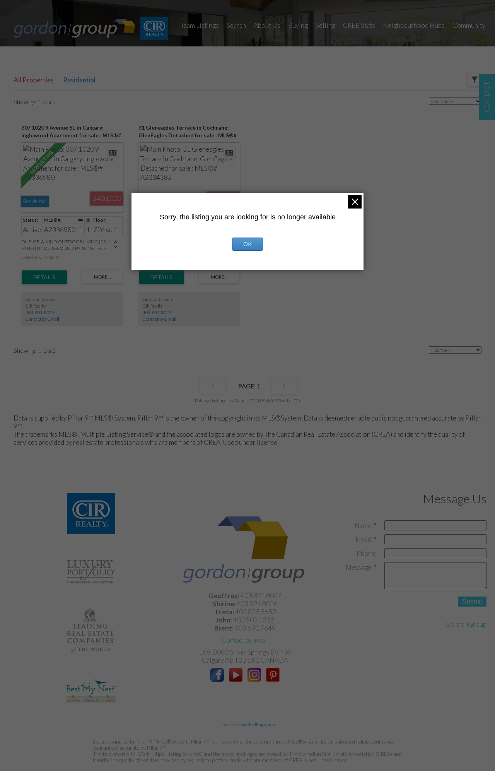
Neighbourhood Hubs (414, 25)
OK (247, 244)
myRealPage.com (258, 724)
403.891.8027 (40, 312)
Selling (325, 25)
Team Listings (200, 25)
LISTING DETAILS (44, 277)
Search (236, 25)
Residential (79, 80)
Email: (364, 539)
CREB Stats (359, 25)
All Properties (34, 80)
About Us (267, 25)
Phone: (367, 553)
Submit (472, 601)
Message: (359, 567)
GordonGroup (466, 624)
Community (468, 25)
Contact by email (245, 640)
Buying (298, 25)
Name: (364, 525)
